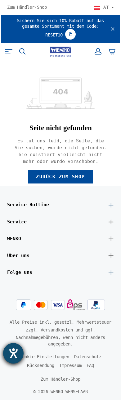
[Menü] (8, 51)
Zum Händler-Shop (27, 7)
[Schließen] (112, 29)
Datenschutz (87, 356)
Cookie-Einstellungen (44, 356)
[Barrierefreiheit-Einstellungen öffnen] (13, 353)
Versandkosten (57, 329)
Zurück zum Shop (60, 176)
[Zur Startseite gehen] (60, 51)
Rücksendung (40, 365)
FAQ (90, 365)
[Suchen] (22, 51)
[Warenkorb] (112, 51)
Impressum (70, 365)
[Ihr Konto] (98, 51)
